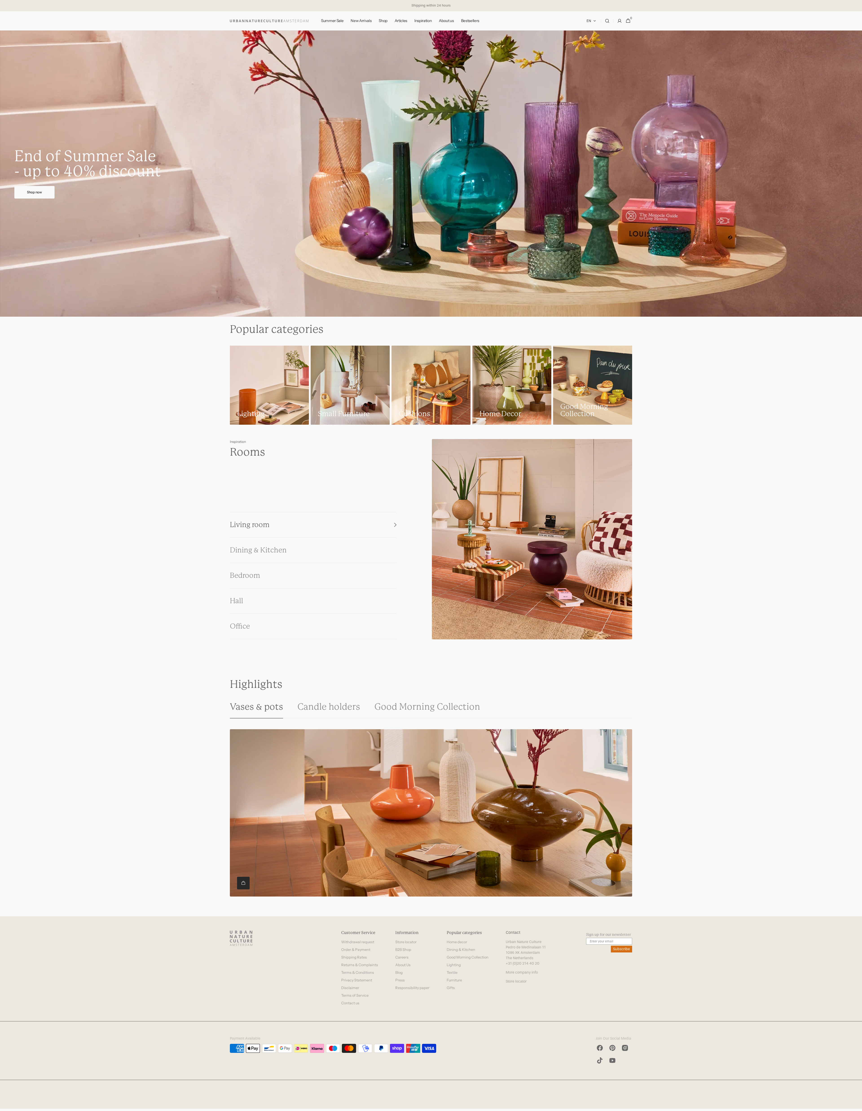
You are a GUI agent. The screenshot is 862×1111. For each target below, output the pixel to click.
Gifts (451, 987)
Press (400, 980)
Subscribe (621, 949)
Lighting (454, 965)
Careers (402, 957)
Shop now (34, 192)
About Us (403, 965)
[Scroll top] (856, 1105)
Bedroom (245, 575)
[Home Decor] (511, 385)
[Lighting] (269, 385)
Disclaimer (350, 987)
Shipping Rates (354, 957)
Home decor (457, 942)
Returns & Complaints (359, 965)
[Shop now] (431, 174)
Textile (452, 972)
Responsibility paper (412, 987)
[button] (607, 21)
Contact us (350, 1003)
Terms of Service (355, 995)
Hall (236, 601)
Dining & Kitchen (258, 550)
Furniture (454, 980)
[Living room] (532, 539)
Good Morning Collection (467, 957)
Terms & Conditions (357, 972)
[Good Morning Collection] (592, 385)
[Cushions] (431, 385)
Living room (250, 525)
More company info (522, 972)
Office (240, 626)
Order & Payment (355, 949)
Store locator (406, 942)
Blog (399, 972)
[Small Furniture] (350, 385)
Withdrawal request (357, 942)
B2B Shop (403, 949)
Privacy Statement (356, 980)
